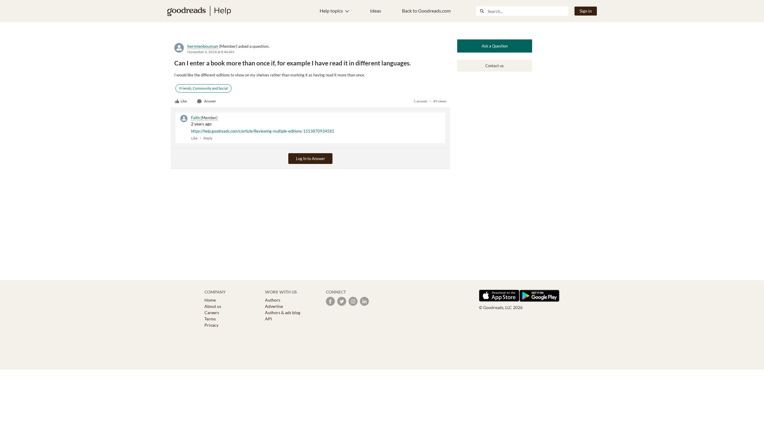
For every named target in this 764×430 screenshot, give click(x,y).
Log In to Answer (310, 158)
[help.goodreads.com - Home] (199, 11)
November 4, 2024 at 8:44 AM (210, 52)
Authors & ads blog (282, 312)
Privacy (211, 325)
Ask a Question (495, 46)
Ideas (375, 10)
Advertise (274, 306)
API (268, 318)
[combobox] (528, 11)
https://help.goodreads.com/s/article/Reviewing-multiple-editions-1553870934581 (262, 131)
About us (212, 306)
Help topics (331, 10)
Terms (210, 318)
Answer (210, 101)
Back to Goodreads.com (426, 10)
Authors (272, 299)
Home (210, 299)
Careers (211, 312)
